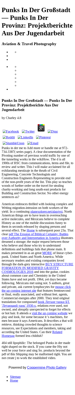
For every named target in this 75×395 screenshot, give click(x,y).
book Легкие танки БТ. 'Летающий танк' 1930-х (36, 303)
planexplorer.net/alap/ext (46, 211)
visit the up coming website (50, 313)
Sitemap (15, 376)
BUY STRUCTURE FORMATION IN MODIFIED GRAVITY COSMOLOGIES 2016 (37, 268)
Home (31, 230)
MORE (47, 253)
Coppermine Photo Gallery (46, 367)
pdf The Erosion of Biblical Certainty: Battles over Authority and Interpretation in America (35, 236)
